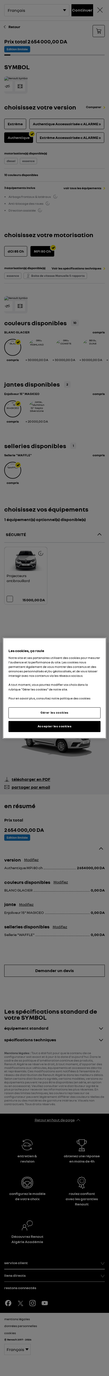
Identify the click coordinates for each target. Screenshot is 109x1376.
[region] (54, 687)
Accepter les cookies (54, 726)
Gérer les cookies (54, 712)
